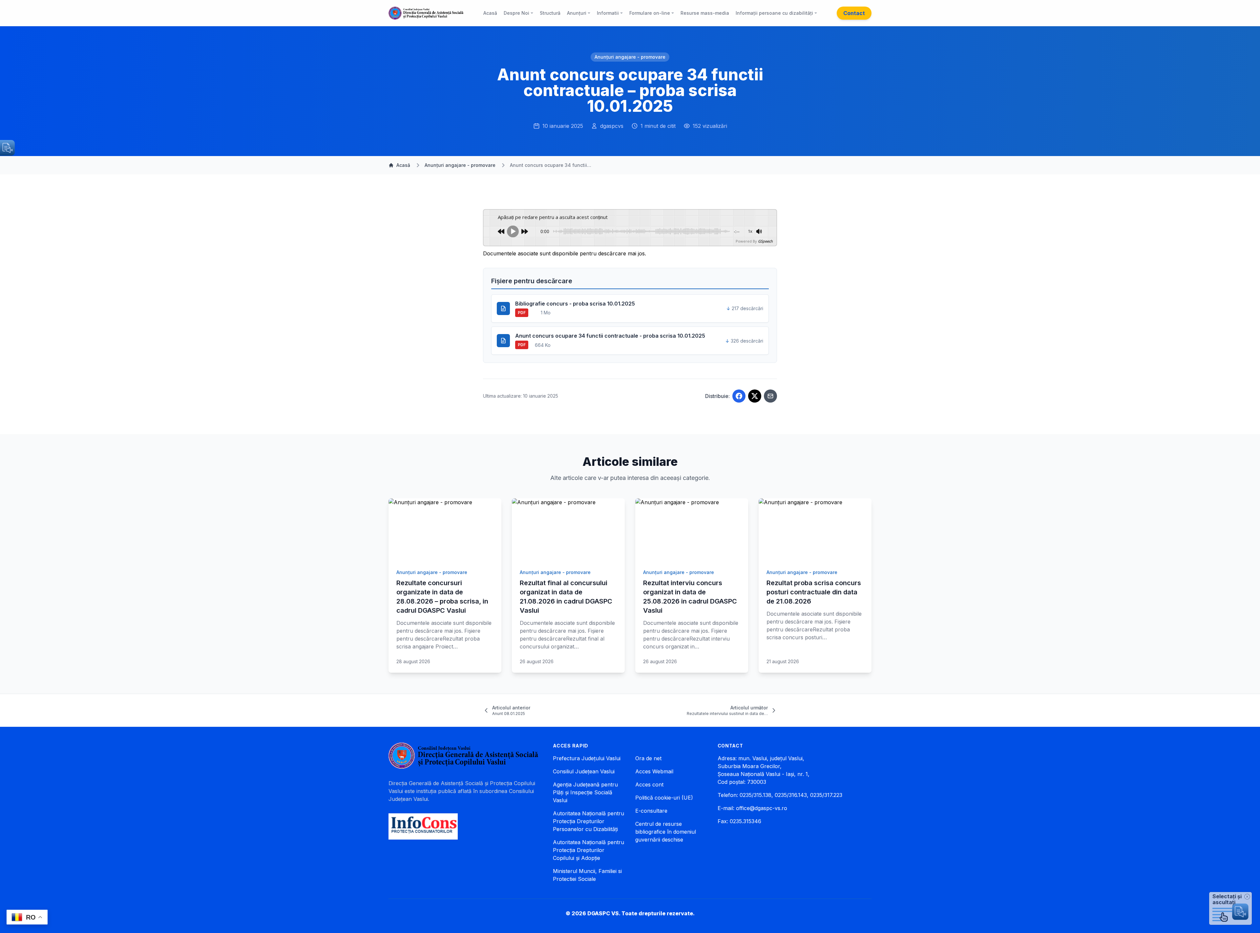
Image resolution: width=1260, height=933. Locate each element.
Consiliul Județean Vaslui (584, 771)
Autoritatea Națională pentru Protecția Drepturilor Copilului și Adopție (588, 850)
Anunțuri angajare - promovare (630, 57)
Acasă (403, 165)
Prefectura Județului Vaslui (586, 758)
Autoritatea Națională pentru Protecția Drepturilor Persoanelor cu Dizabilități (588, 821)
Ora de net (648, 758)
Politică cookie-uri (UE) (664, 797)
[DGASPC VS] (425, 13)
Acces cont (649, 784)
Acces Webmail (654, 771)
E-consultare (651, 810)
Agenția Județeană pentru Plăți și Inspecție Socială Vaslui (585, 792)
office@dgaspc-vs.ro (761, 808)
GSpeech (765, 241)
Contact (854, 13)
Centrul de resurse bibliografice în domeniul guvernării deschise (665, 832)
